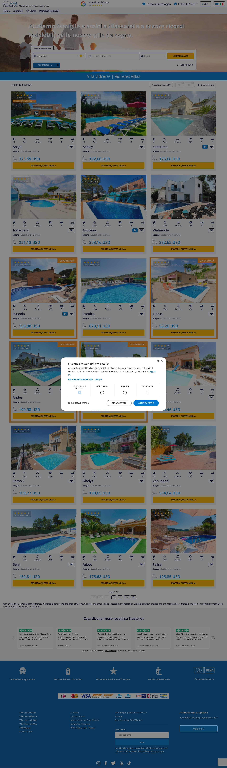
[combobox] (158, 361)
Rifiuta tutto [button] (119, 403)
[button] (113, 379)
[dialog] (113, 384)
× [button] (162, 361)
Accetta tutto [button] (146, 403)
